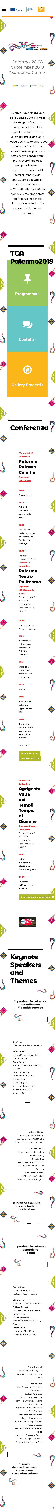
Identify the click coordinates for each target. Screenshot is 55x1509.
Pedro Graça (19, 1287)
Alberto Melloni (36, 1132)
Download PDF (28, 758)
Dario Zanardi (35, 1367)
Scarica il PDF (27, 753)
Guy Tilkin (17, 1042)
